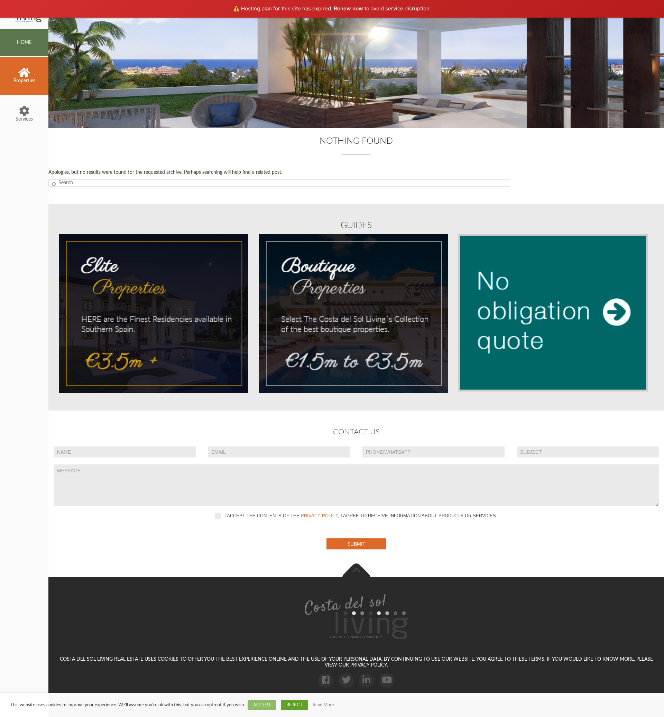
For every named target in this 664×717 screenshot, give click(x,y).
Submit (356, 544)
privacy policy (319, 516)
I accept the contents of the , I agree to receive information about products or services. (360, 516)
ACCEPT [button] (262, 705)
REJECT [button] (294, 705)
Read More (323, 704)
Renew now (348, 8)
